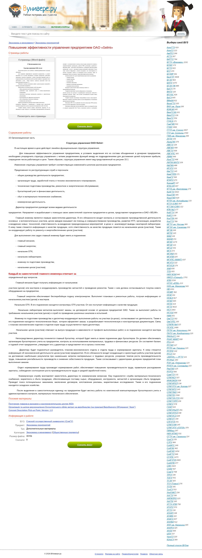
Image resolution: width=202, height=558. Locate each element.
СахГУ (170, 439)
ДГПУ (169, 139)
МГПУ (170, 233)
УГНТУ (170, 507)
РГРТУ (170, 371)
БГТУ (169, 68)
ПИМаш (170, 430)
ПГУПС (170, 327)
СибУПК (171, 463)
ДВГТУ (170, 150)
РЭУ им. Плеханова (176, 363)
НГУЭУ (170, 312)
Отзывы (42, 27)
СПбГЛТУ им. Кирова (177, 386)
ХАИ (169, 268)
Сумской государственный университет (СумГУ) (49, 421)
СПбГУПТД (172, 413)
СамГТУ (171, 374)
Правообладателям (130, 554)
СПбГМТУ (172, 389)
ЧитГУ (170, 536)
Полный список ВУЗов (177, 545)
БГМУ (169, 65)
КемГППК (171, 174)
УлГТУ (170, 495)
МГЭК (169, 230)
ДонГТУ (170, 159)
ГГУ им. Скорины (175, 133)
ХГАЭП (170, 513)
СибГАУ (170, 448)
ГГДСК (170, 121)
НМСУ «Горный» (175, 277)
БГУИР (170, 74)
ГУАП (169, 407)
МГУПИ (170, 256)
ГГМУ (169, 127)
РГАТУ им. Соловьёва (177, 366)
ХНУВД (170, 522)
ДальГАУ (171, 142)
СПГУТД (171, 422)
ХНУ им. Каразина (176, 525)
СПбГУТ (171, 419)
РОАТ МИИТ (173, 339)
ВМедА (170, 100)
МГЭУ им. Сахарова (176, 227)
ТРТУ (169, 475)
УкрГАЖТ (171, 492)
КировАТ (171, 183)
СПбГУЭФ (172, 424)
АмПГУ (170, 53)
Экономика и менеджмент (21, 43)
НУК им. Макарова (176, 286)
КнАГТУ (170, 192)
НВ (168, 289)
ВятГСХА (171, 112)
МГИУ (170, 242)
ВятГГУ (171, 115)
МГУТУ (170, 262)
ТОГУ (169, 478)
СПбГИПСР (172, 383)
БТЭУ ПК (171, 86)
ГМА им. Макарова (176, 136)
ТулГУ (170, 489)
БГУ (169, 71)
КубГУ (170, 215)
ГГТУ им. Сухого (175, 130)
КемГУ (170, 177)
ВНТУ (169, 91)
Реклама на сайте (112, 554)
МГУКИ (170, 254)
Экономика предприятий (47, 43)
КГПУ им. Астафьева (177, 201)
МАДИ (170, 239)
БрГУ (169, 89)
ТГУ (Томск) (173, 483)
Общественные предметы (65, 432)
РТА (169, 342)
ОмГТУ (170, 318)
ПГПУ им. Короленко (177, 330)
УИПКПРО (172, 498)
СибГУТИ (171, 460)
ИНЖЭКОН (172, 380)
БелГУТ (170, 77)
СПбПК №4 (172, 324)
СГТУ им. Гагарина (176, 436)
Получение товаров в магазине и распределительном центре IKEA (41, 404)
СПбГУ (170, 404)
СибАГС (171, 445)
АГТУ (169, 56)
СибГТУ (170, 454)
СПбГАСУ (171, 377)
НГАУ (169, 295)
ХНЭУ (169, 531)
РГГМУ (170, 345)
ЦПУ (169, 534)
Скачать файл (84, 126)
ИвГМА (170, 165)
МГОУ (170, 245)
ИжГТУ (170, 171)
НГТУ (169, 307)
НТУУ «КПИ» (173, 283)
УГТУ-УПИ (172, 504)
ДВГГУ (170, 145)
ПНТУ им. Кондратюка (178, 333)
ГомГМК (171, 124)
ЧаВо (14, 27)
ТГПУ (169, 486)
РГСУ (169, 354)
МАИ (169, 236)
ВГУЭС (170, 94)
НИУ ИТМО (172, 433)
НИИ (169, 315)
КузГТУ (170, 221)
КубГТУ (170, 212)
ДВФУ (169, 156)
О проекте (27, 27)
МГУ (169, 251)
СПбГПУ (171, 395)
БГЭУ (169, 80)
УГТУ (169, 510)
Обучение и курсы (60, 27)
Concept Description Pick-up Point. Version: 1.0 (31, 410)
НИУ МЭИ (171, 274)
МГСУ (169, 248)
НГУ (169, 310)
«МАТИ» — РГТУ (175, 357)
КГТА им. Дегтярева (177, 189)
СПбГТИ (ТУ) (173, 398)
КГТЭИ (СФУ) (173, 206)
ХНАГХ (170, 519)
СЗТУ (169, 442)
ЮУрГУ (170, 539)
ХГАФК (170, 516)
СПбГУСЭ (171, 416)
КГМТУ (170, 180)
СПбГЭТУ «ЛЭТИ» (176, 427)
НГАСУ (170, 298)
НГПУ (169, 304)
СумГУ (170, 472)
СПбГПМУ (172, 392)
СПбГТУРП (172, 401)
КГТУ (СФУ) (172, 203)
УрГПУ (170, 501)
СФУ (169, 466)
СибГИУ (171, 451)
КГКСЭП (171, 186)
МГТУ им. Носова (175, 224)
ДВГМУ (170, 147)
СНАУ (169, 469)
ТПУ (169, 271)
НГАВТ (170, 292)
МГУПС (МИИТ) (174, 259)
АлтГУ (170, 50)
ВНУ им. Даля (173, 106)
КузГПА (170, 218)
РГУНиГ (170, 360)
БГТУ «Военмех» (175, 62)
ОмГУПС (171, 321)
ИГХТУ (170, 168)
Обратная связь (156, 554)
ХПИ (169, 280)
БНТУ (169, 83)
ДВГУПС (171, 153)
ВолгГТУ (171, 103)
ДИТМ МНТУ (173, 162)
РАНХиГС (171, 336)
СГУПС (170, 457)
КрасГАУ (171, 195)
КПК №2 (171, 209)
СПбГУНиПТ (173, 410)
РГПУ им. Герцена (176, 348)
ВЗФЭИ (170, 109)
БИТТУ (170, 59)
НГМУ (170, 301)
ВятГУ (170, 118)
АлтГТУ (171, 47)
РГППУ (170, 351)
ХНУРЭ (170, 528)
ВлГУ (169, 97)
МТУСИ (170, 265)
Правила (144, 554)
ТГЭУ (169, 480)
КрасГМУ (171, 198)
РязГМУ (170, 368)
